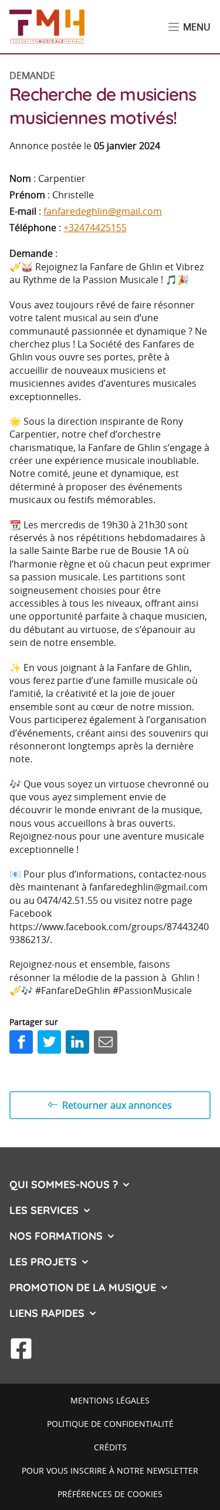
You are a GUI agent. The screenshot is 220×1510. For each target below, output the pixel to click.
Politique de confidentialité (110, 1423)
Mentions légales (110, 1400)
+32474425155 (95, 227)
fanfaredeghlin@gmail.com (102, 211)
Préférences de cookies (110, 1493)
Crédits (110, 1447)
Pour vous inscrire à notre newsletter (110, 1470)
